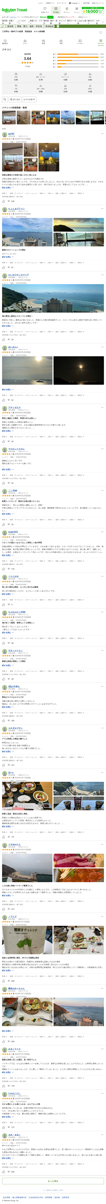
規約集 (57, 1197)
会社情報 (6, 1197)
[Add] (100, 32)
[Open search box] (5, 99)
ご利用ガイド (49, 3)
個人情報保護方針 (19, 1197)
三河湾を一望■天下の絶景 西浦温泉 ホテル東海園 (23, 31)
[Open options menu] (102, 133)
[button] (9, 117)
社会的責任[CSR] (36, 1197)
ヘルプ (40, 3)
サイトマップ (61, 3)
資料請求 (65, 1197)
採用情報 (48, 1197)
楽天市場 (86, 3)
